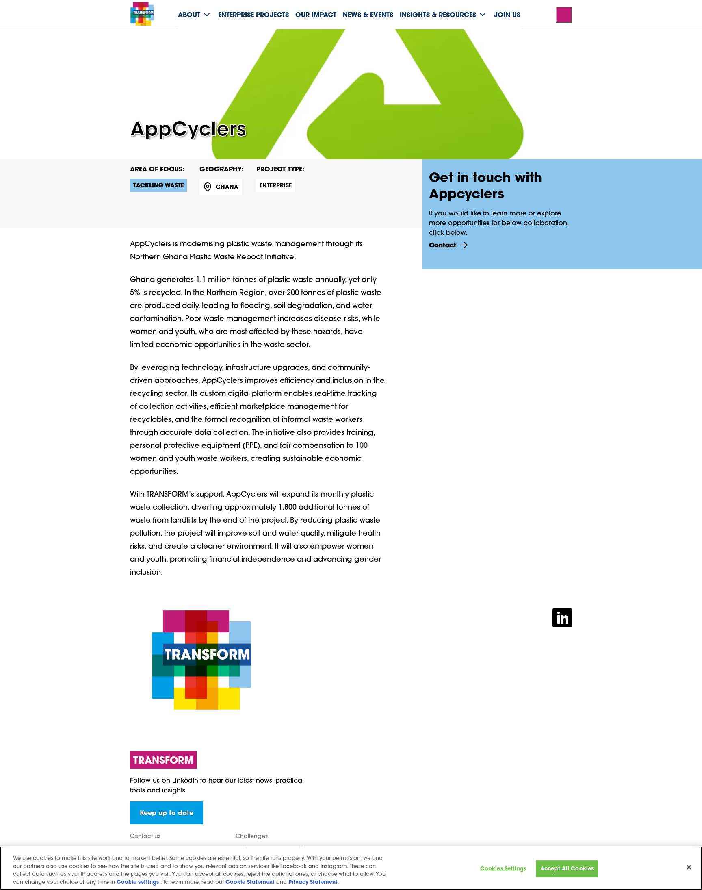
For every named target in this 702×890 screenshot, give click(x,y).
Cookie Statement (250, 881)
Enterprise (276, 185)
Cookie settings (138, 881)
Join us (507, 14)
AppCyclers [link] (237, 38)
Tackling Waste (158, 185)
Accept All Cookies (567, 868)
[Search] (564, 15)
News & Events (368, 14)
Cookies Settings (503, 868)
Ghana (227, 187)
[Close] (689, 867)
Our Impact (315, 14)
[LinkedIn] (562, 616)
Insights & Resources (438, 14)
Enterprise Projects (253, 14)
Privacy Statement (313, 881)
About (189, 14)
